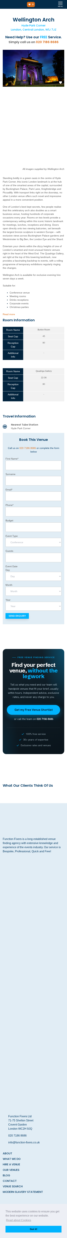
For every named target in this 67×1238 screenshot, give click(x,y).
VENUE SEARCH (13, 1186)
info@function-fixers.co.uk (24, 1142)
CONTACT (10, 1181)
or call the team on (33, 719)
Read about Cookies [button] (18, 1220)
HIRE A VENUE (11, 1164)
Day (7, 570)
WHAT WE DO (12, 1159)
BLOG (6, 1175)
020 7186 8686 (47, 42)
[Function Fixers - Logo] (10, 4)
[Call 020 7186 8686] (53, 4)
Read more (9, 314)
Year (7, 599)
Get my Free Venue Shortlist (33, 710)
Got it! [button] (33, 1229)
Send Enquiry (17, 616)
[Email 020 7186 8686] (46, 4)
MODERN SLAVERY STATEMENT (23, 1192)
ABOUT (7, 1153)
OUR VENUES (11, 1170)
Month (8, 585)
